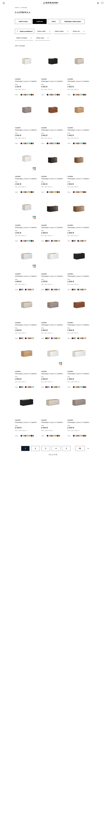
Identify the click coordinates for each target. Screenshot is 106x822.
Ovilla (53, 21)
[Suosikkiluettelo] (102, 3)
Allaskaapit (24, 7)
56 (80, 448)
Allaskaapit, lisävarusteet (72, 21)
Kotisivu (17, 7)
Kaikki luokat (23, 21)
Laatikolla (39, 21)
